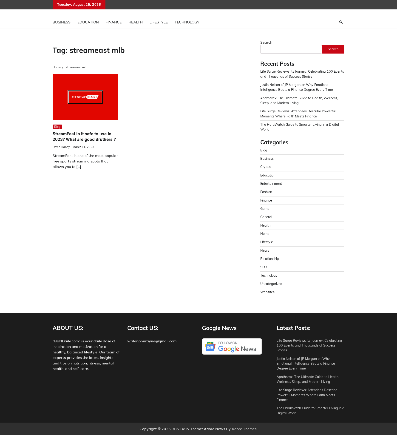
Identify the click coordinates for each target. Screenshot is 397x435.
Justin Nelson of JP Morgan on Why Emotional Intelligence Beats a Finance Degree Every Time (306, 364)
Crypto (265, 167)
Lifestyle (159, 22)
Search (266, 42)
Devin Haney (61, 147)
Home (264, 234)
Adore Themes (244, 428)
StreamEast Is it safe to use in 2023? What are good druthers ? (84, 136)
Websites (267, 292)
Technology (187, 22)
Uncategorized (271, 284)
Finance (114, 22)
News (264, 250)
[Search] (340, 22)
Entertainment (271, 184)
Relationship (269, 259)
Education (88, 22)
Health (135, 22)
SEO (263, 267)
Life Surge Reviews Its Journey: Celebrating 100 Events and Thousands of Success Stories (309, 345)
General (266, 217)
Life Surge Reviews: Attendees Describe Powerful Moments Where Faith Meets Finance (307, 395)
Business (62, 22)
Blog (57, 126)
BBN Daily (180, 428)
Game (264, 209)
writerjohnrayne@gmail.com (151, 341)
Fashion (266, 192)
